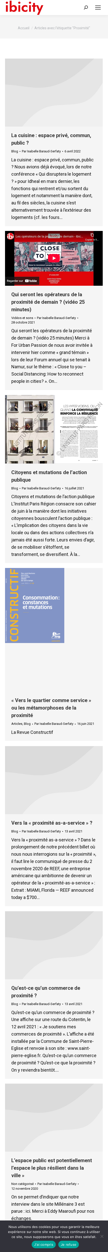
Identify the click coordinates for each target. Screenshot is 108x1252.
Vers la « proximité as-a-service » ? (51, 823)
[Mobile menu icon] (98, 8)
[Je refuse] (101, 1236)
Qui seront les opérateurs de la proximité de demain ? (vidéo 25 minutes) (48, 301)
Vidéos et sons (22, 318)
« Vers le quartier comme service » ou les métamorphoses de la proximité (51, 707)
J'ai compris (43, 1244)
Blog (14, 151)
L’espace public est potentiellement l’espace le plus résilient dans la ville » (51, 1167)
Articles (16, 724)
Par (41, 151)
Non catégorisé (22, 1184)
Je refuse (68, 1244)
